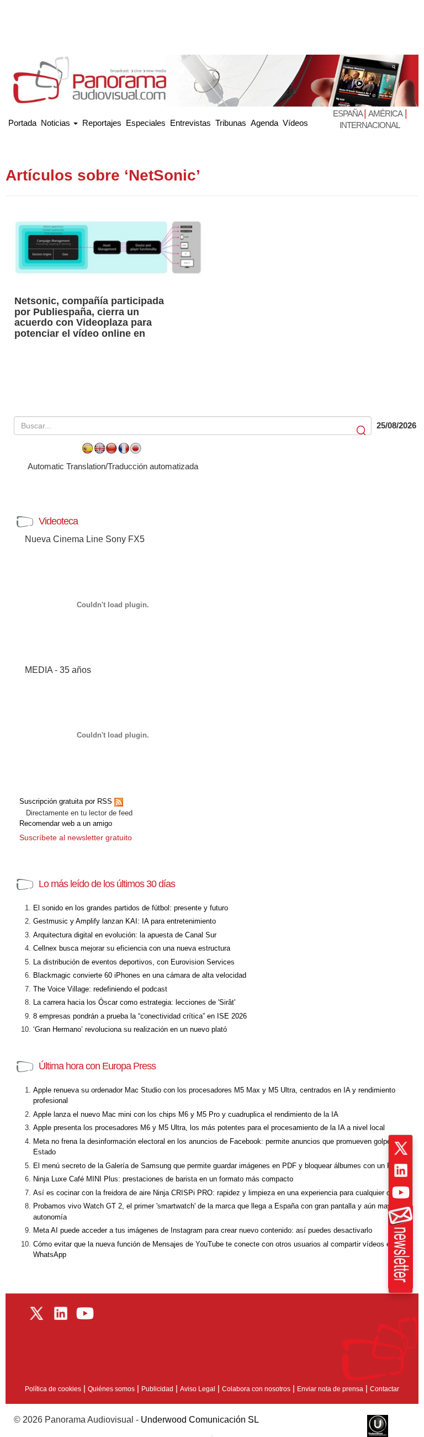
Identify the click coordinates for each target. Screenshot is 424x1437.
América (385, 113)
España (348, 113)
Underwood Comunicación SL (200, 1419)
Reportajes (101, 123)
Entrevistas (190, 123)
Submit (362, 431)
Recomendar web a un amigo (65, 823)
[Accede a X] (401, 1148)
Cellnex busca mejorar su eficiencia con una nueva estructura (131, 948)
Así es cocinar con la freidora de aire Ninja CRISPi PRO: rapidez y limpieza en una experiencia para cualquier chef (216, 1193)
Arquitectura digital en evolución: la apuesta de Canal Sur (124, 935)
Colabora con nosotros (256, 1389)
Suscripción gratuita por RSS (66, 801)
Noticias (56, 123)
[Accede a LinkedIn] (401, 1170)
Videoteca (58, 521)
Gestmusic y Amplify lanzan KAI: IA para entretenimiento (124, 921)
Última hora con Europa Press (97, 1066)
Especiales (146, 123)
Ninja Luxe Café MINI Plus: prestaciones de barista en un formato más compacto (163, 1179)
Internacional (370, 125)
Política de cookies (53, 1389)
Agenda (264, 123)
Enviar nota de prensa (330, 1389)
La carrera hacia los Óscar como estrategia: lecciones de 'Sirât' (134, 1002)
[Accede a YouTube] (401, 1192)
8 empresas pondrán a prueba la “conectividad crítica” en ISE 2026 (140, 1016)
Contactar (384, 1389)
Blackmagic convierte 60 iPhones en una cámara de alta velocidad (139, 975)
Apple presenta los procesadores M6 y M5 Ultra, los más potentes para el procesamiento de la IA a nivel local (209, 1127)
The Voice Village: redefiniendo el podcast (100, 989)
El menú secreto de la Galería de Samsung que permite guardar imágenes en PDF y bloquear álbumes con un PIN (216, 1166)
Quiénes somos (111, 1389)
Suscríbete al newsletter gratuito (75, 837)
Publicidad (157, 1389)
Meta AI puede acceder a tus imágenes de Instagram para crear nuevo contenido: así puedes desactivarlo (202, 1230)
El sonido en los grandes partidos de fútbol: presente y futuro (130, 908)
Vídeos (295, 123)
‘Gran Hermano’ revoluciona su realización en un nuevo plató (130, 1029)
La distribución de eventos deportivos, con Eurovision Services (134, 962)
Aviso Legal (197, 1389)
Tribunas (230, 123)
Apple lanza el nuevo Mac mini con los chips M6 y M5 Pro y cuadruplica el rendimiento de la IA (185, 1114)
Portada (22, 120)
